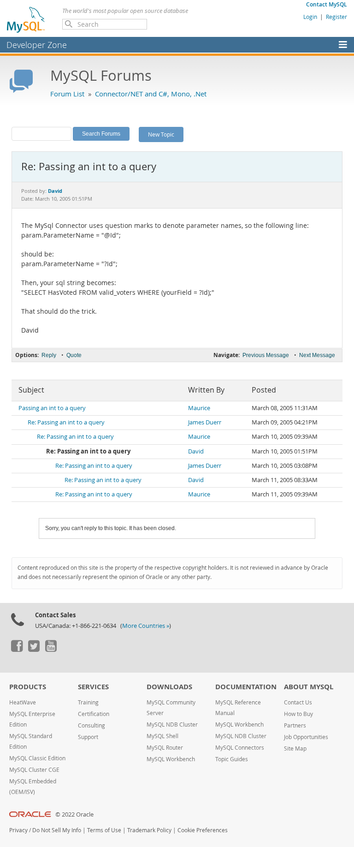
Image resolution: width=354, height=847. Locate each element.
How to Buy (298, 713)
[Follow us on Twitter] (33, 649)
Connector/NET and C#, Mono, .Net (150, 93)
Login (310, 16)
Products (27, 687)
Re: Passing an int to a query (66, 422)
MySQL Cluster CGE (34, 769)
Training (88, 702)
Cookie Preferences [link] (202, 830)
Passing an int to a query (52, 408)
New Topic (161, 134)
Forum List (67, 93)
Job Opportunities (306, 737)
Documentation (246, 687)
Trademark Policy (149, 830)
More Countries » (145, 626)
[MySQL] (26, 19)
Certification (93, 713)
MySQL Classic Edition (37, 758)
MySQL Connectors (239, 747)
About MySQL (308, 687)
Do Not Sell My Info (56, 830)
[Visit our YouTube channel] (50, 649)
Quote (74, 355)
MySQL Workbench (171, 759)
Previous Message (265, 355)
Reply (48, 355)
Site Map (295, 748)
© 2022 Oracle (74, 814)
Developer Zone (36, 44)
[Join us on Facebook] (16, 649)
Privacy (18, 830)
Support (88, 737)
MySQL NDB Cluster (172, 724)
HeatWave (22, 702)
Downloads (169, 687)
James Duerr (204, 422)
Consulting (91, 725)
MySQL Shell (162, 736)
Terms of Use (104, 830)
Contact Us (298, 702)
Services (93, 687)
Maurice (199, 408)
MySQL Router (165, 747)
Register (336, 16)
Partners (295, 725)
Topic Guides (231, 759)
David (196, 451)
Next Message (317, 355)
